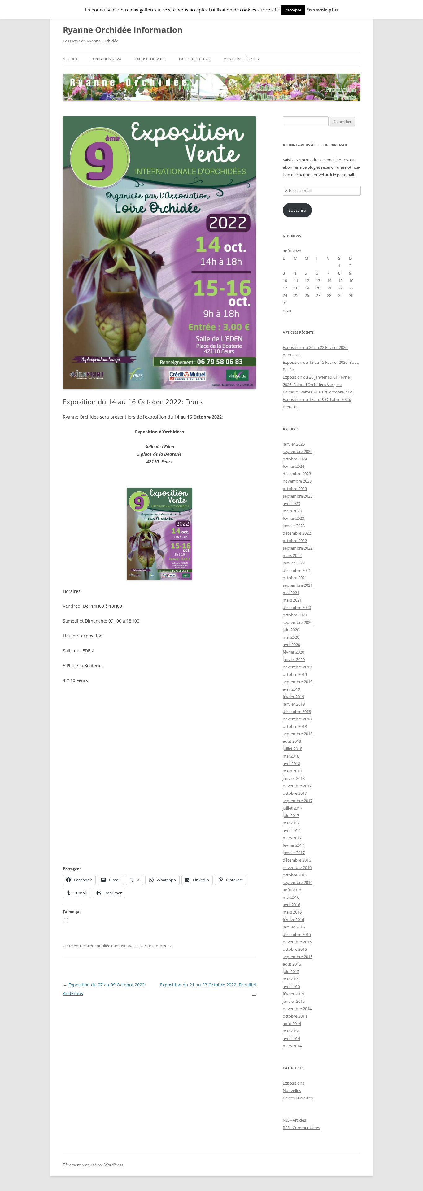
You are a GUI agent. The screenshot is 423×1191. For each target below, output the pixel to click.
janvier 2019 (294, 704)
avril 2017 (291, 830)
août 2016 (292, 890)
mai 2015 (291, 979)
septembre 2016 (297, 882)
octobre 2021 (295, 577)
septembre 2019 (297, 682)
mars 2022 (292, 555)
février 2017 (293, 845)
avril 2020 (291, 644)
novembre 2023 (297, 481)
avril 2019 (291, 689)
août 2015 (292, 964)
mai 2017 (291, 823)
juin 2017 (291, 815)
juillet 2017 (292, 808)
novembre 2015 (297, 942)
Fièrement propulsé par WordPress (93, 1164)
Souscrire (297, 210)
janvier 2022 (294, 563)
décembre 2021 (297, 570)
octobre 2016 (295, 875)
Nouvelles (130, 946)
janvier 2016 (294, 927)
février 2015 (293, 994)
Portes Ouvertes (298, 1098)
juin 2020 (291, 629)
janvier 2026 (294, 444)
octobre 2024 (295, 459)
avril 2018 (291, 763)
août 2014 (292, 1023)
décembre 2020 (297, 607)
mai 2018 (291, 756)
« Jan (287, 310)
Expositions (293, 1083)
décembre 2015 (297, 934)
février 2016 (293, 919)
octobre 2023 (295, 488)
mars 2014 (292, 1046)
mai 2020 (291, 637)
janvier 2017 (294, 852)
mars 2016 (292, 912)
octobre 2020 (295, 615)
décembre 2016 (297, 860)
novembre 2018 (297, 719)
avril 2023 (291, 503)
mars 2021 (292, 600)
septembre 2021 (297, 585)
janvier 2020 (294, 659)
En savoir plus (322, 9)
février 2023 (293, 518)
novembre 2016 (297, 867)
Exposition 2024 (105, 59)
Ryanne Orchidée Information (122, 29)
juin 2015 (291, 971)
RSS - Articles (294, 1120)
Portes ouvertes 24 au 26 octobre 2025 (318, 392)
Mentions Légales (241, 59)
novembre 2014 (297, 1008)
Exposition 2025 (150, 59)
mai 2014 (291, 1031)
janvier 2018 (294, 778)
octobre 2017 (295, 793)
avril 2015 (291, 986)
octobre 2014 (295, 1016)
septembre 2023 (297, 496)
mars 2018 (292, 771)
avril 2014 (291, 1038)
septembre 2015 (297, 956)
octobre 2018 (295, 726)
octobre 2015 (295, 949)
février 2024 (293, 466)
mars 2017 (292, 838)
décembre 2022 (297, 533)
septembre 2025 (297, 451)
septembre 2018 (297, 734)
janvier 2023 (294, 525)
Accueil (70, 59)
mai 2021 (291, 592)
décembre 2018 (297, 711)
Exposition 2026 (194, 59)
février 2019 (293, 696)
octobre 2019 (295, 674)
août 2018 (292, 741)
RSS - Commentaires (301, 1127)
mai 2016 (291, 897)
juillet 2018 (292, 748)
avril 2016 (291, 904)
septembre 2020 (297, 622)
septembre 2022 (297, 548)
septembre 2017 (297, 800)
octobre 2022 (295, 540)
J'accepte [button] (293, 10)
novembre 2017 (297, 786)
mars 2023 (292, 511)
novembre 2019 (297, 667)
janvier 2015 (294, 1001)
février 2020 (293, 652)
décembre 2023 (297, 473)
